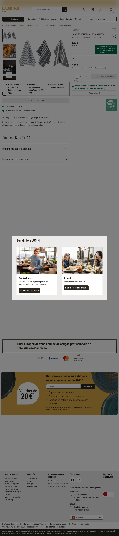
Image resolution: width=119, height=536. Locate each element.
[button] (37, 271)
